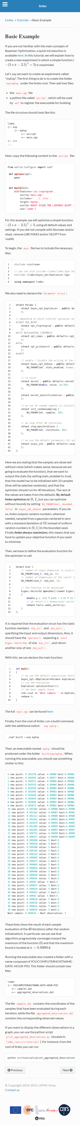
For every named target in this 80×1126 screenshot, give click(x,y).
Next (66, 1070)
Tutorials (23, 20)
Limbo (9, 20)
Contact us (12, 1090)
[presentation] (20, 64)
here (50, 711)
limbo (42, 6)
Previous (16, 1070)
